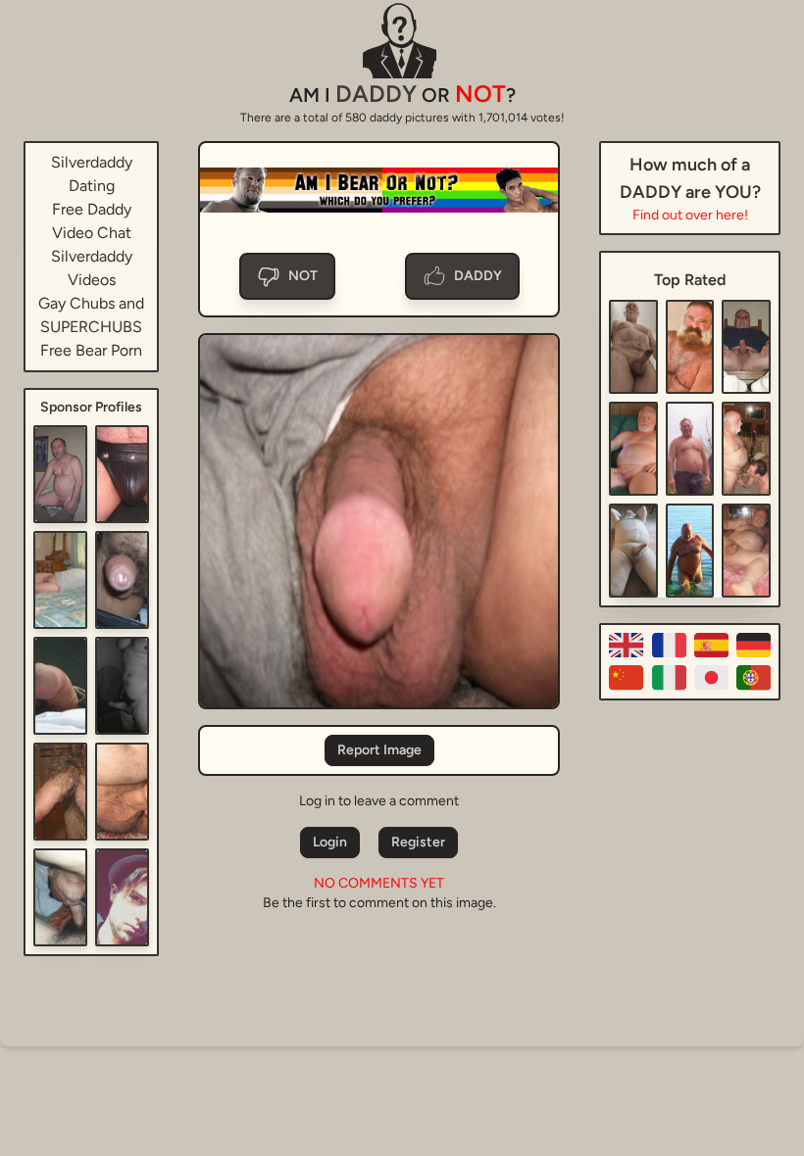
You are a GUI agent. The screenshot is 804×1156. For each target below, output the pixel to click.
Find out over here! (690, 215)
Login (330, 842)
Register (418, 842)
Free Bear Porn (91, 350)
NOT (303, 275)
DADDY (478, 275)
